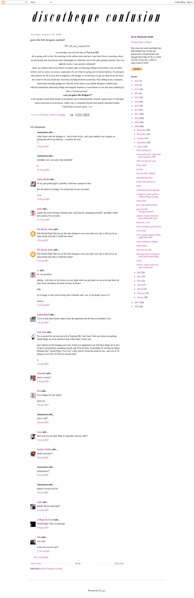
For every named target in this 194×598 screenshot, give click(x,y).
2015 (136, 97)
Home (77, 563)
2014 (136, 101)
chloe (138, 185)
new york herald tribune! (147, 204)
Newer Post (36, 563)
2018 (136, 84)
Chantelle (41, 373)
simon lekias (141, 245)
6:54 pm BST (43, 422)
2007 (136, 302)
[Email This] (76, 114)
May (139, 280)
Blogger (102, 590)
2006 (136, 306)
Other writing (144, 42)
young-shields (43, 179)
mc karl (139, 169)
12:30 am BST (43, 551)
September (142, 142)
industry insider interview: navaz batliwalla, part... (147, 217)
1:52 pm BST (43, 322)
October (140, 138)
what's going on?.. (144, 150)
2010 (136, 118)
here (91, 106)
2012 (136, 109)
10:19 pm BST (43, 169)
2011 (136, 113)
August (140, 146)
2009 (136, 122)
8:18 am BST (42, 474)
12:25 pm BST (43, 304)
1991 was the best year (146, 160)
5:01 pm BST (43, 404)
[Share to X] (82, 114)
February (141, 293)
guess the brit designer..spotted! (145, 210)
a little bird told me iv (145, 181)
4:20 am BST (42, 457)
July (139, 272)
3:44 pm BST (43, 381)
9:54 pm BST (43, 146)
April (139, 284)
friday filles (141, 165)
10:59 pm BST (43, 199)
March (140, 288)
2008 (136, 126)
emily (39, 502)
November (142, 134)
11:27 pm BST (43, 219)
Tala (39, 537)
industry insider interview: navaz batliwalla (147, 266)
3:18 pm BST (43, 363)
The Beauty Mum (45, 229)
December (141, 129)
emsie (39, 208)
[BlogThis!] (79, 114)
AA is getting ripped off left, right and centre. (148, 236)
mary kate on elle (143, 249)
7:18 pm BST (43, 439)
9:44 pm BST (43, 527)
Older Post (119, 563)
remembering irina (144, 177)
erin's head (141, 230)
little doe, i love (143, 222)
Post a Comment (41, 557)
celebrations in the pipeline (147, 189)
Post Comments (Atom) (52, 568)
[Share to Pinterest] (88, 114)
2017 (136, 89)
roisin (138, 260)
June (139, 276)
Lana (39, 431)
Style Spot (41, 332)
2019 (136, 80)
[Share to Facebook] (85, 114)
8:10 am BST (42, 240)
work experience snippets (147, 241)
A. (38, 270)
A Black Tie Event (45, 519)
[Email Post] (71, 114)
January (140, 297)
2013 (136, 105)
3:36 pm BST (43, 510)
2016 (136, 93)
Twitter (134, 42)
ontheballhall (43, 314)
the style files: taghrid (145, 173)
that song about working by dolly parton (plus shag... (148, 255)
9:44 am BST (42, 492)
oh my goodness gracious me (148, 226)
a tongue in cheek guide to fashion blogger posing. (147, 195)
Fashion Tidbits (44, 449)
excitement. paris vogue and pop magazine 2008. (148, 155)
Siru (39, 390)
